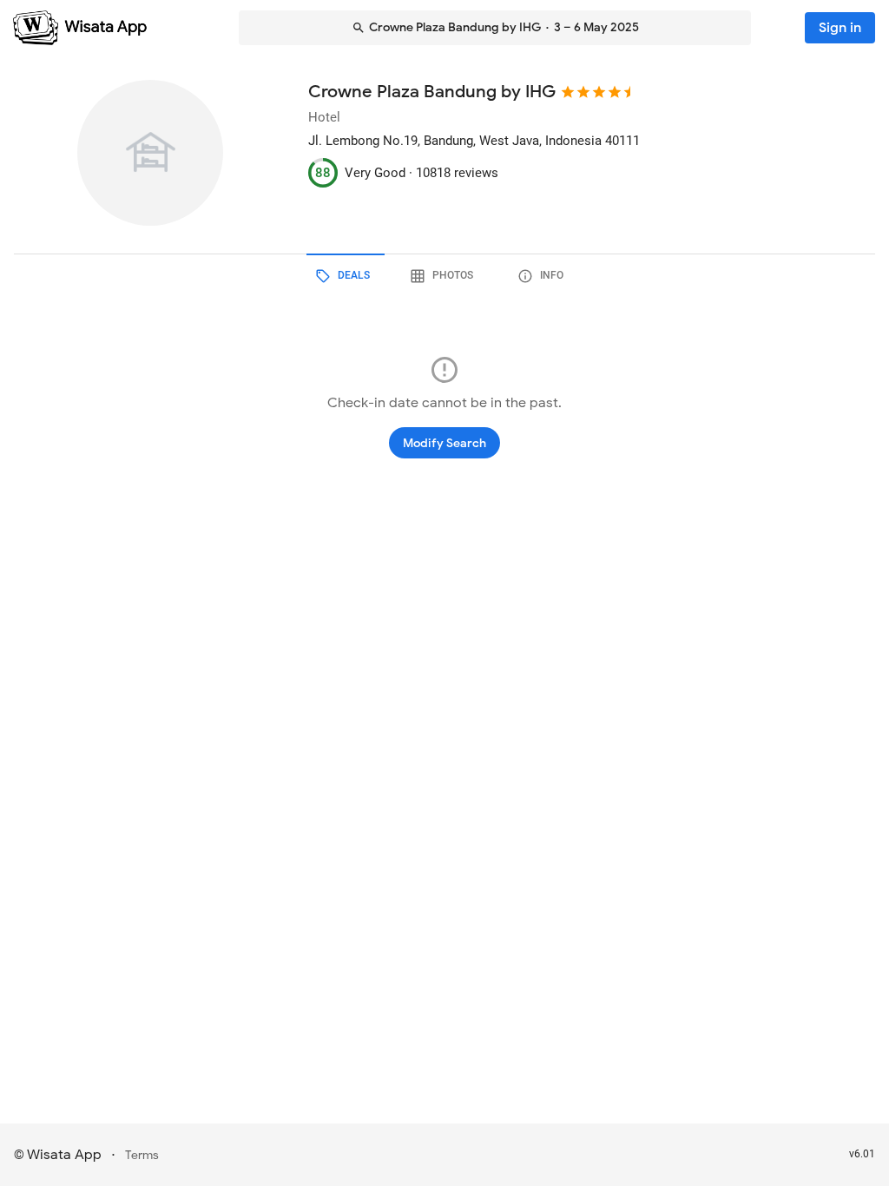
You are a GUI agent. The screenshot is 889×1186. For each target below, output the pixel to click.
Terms (142, 1155)
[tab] (345, 276)
